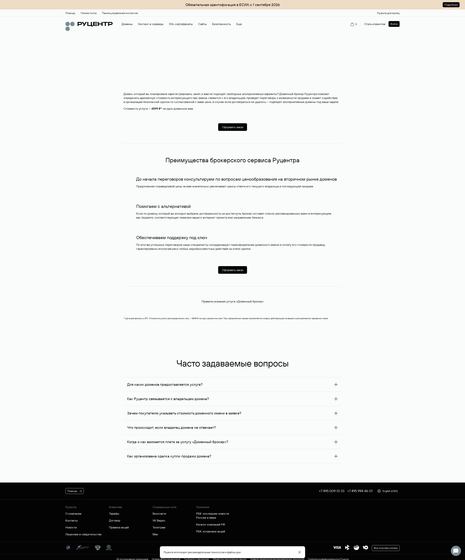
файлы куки (234, 552)
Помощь (72, 491)
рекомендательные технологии (206, 552)
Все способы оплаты (386, 548)
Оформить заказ (232, 127)
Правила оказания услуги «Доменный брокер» (233, 301)
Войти (394, 24)
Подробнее (451, 4)
